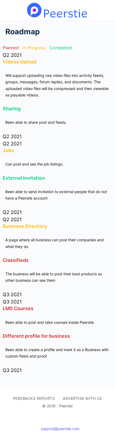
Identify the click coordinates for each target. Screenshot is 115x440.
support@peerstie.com (60, 428)
